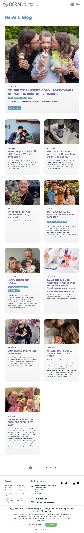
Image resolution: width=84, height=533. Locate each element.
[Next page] (54, 467)
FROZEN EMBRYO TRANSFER (57, 221)
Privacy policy (21, 485)
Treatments (8, 485)
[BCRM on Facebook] (62, 483)
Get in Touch (9, 502)
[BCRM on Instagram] (74, 483)
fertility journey (14, 290)
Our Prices (8, 490)
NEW (30, 98)
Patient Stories (10, 494)
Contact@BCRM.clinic (45, 502)
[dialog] (42, 519)
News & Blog (9, 500)
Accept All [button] (51, 524)
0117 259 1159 (41, 498)
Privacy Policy (43, 520)
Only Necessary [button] (35, 524)
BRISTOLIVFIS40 (20, 98)
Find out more (14, 108)
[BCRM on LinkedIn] (70, 483)
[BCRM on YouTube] (78, 483)
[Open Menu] (78, 4)
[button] (42, 529)
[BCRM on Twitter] (66, 483)
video (10, 98)
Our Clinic (8, 488)
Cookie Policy (21, 488)
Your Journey (9, 492)
